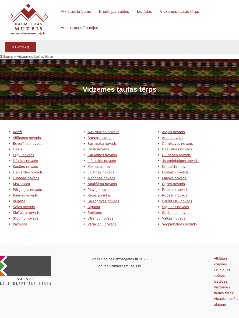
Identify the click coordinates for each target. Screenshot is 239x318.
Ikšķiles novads (25, 161)
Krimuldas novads (176, 166)
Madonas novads (101, 178)
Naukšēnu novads (102, 184)
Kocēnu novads (25, 166)
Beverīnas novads (27, 143)
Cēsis (17, 149)
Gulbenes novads (176, 155)
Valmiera (20, 224)
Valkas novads (173, 218)
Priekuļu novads (175, 189)
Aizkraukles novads (104, 132)
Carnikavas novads (177, 143)
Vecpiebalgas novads (179, 224)
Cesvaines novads (177, 149)
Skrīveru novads (26, 212)
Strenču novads (100, 218)
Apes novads (172, 137)
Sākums (6, 56)
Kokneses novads (102, 166)
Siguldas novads (175, 207)
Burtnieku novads (102, 143)
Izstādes (221, 281)
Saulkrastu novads (177, 201)
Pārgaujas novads (27, 189)
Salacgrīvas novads (103, 201)
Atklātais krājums (221, 261)
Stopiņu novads (26, 218)
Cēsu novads (98, 149)
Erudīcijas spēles (222, 273)
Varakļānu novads (102, 224)
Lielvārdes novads (28, 172)
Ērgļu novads (23, 155)
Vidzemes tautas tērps (223, 290)
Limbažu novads (175, 172)
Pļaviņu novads (100, 189)
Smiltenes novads (176, 212)
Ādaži (17, 132)
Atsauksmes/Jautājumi (226, 301)
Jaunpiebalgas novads (180, 161)
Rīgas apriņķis (99, 195)
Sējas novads (24, 207)
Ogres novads (173, 184)
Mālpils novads (174, 178)
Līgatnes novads (101, 172)
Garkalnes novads (102, 155)
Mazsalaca (21, 184)
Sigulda (94, 207)
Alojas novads (173, 132)
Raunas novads (25, 195)
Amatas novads (100, 137)
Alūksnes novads (27, 137)
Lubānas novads (26, 178)
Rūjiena (19, 201)
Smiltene (95, 212)
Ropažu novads (174, 195)
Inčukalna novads (102, 161)
